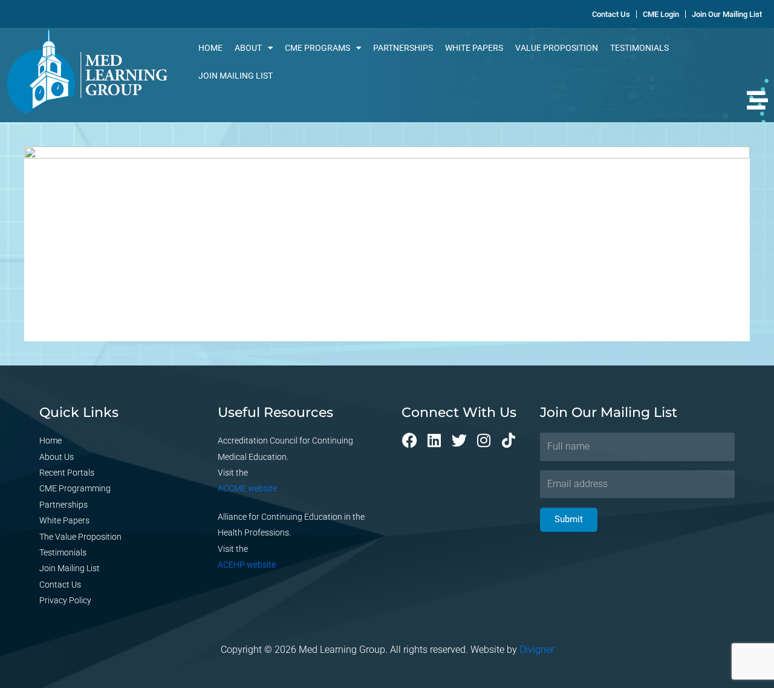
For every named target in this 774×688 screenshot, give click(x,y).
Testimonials (639, 48)
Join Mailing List (235, 75)
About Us (56, 457)
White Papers (474, 48)
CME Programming (75, 488)
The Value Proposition (80, 537)
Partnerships (403, 48)
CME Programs (317, 48)
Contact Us (60, 584)
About (248, 48)
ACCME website (247, 488)
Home (210, 48)
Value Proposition (556, 48)
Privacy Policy (65, 600)
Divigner (536, 649)
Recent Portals (66, 472)
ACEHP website (247, 564)
